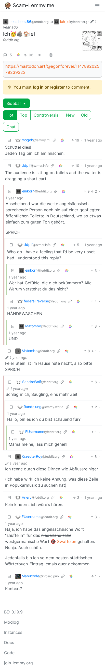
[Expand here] (92, 41)
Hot (10, 115)
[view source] (51, 55)
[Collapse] (9, 140)
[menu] (97, 5)
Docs (9, 642)
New (70, 115)
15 (10, 55)
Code (9, 652)
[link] (18, 55)
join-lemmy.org (18, 662)
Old (84, 115)
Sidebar (13, 103)
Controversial (47, 115)
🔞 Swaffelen (63, 541)
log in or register (49, 87)
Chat (11, 126)
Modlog (11, 622)
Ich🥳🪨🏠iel (19, 34)
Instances (13, 632)
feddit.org (11, 40)
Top (23, 115)
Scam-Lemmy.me (33, 5)
